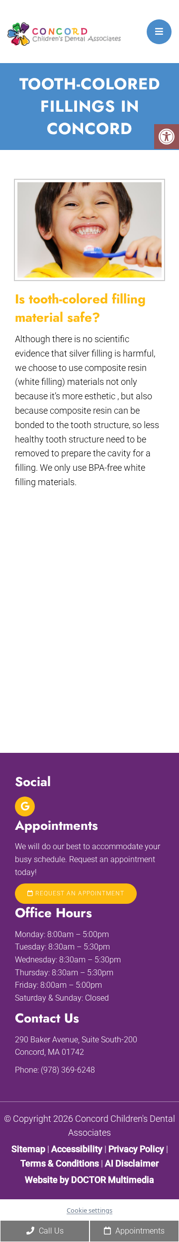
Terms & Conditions (60, 1163)
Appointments (139, 1231)
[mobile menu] (159, 31)
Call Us (50, 1231)
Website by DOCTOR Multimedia (89, 1179)
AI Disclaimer (132, 1163)
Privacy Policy (137, 1149)
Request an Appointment (78, 893)
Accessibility (76, 1149)
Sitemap (28, 1149)
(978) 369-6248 (68, 1070)
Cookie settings (89, 1210)
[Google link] (25, 806)
